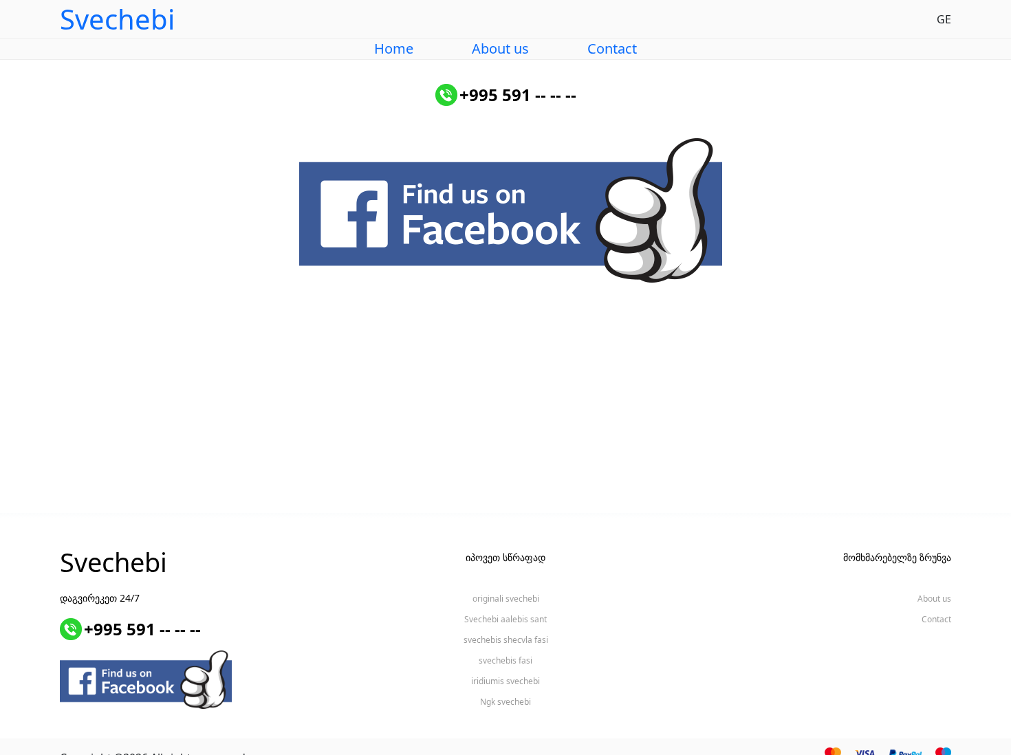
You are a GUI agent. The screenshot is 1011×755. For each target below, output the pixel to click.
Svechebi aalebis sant (505, 619)
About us (500, 48)
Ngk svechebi (505, 702)
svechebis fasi (505, 660)
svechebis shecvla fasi (506, 640)
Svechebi (113, 562)
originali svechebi (505, 598)
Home (393, 48)
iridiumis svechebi (505, 681)
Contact (612, 48)
